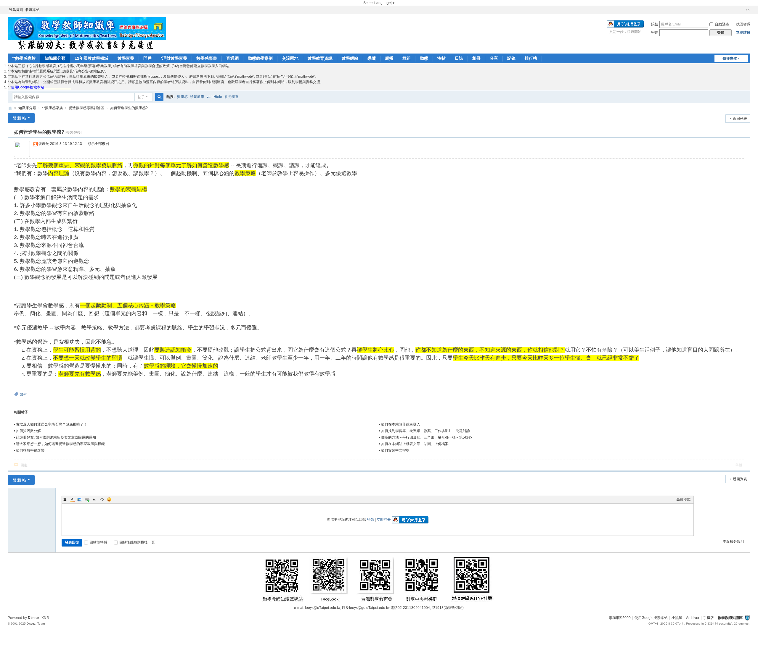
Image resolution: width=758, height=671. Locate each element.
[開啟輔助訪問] (742, 9)
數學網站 (350, 58)
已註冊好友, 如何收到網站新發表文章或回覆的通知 (56, 437)
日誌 (459, 58)
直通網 (232, 58)
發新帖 (19, 118)
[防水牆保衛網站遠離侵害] (747, 618)
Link (87, 499)
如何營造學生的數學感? (129, 108)
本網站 (279, 82)
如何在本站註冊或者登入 (400, 424)
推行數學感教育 (43, 66)
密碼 (654, 32)
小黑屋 (677, 618)
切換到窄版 (747, 9)
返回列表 (740, 119)
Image (80, 499)
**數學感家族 (24, 58)
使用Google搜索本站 (651, 618)
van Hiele (214, 97)
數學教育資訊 (320, 58)
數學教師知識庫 (730, 618)
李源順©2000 (620, 618)
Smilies (109, 499)
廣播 (389, 58)
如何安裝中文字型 (395, 450)
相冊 (476, 58)
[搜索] (159, 97)
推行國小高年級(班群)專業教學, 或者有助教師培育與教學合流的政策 (116, 66)
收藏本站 (32, 10)
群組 (406, 58)
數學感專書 (206, 58)
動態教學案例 (260, 58)
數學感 (182, 97)
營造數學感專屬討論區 (86, 108)
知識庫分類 (55, 58)
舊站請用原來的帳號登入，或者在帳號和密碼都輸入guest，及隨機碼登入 (126, 77)
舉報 (738, 465)
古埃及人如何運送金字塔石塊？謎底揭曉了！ (51, 424)
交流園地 (290, 58)
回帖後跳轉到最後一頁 (137, 542)
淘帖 (441, 58)
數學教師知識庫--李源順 (10, 108)
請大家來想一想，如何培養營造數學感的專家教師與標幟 (60, 444)
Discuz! (34, 618)
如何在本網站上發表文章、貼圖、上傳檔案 (415, 444)
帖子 (141, 97)
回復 (24, 465)
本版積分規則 (733, 541)
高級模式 (683, 499)
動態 (424, 58)
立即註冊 (743, 32)
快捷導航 (730, 58)
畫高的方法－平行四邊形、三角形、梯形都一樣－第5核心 (426, 437)
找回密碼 (743, 24)
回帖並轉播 (98, 542)
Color (72, 499)
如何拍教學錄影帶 (30, 450)
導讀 (371, 58)
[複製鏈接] (73, 132)
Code (102, 499)
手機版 (708, 618)
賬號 (654, 24)
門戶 (147, 58)
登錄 (370, 520)
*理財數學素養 (174, 58)
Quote (94, 499)
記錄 (511, 58)
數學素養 (126, 58)
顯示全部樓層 (98, 144)
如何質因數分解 (28, 431)
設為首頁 (16, 10)
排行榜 (531, 58)
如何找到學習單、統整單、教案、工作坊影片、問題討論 (425, 431)
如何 (23, 394)
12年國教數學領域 (91, 58)
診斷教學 (197, 97)
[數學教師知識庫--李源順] (87, 33)
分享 (494, 58)
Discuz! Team (36, 623)
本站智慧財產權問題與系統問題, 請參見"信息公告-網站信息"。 (60, 71)
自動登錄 (722, 24)
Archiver (692, 618)
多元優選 (231, 97)
